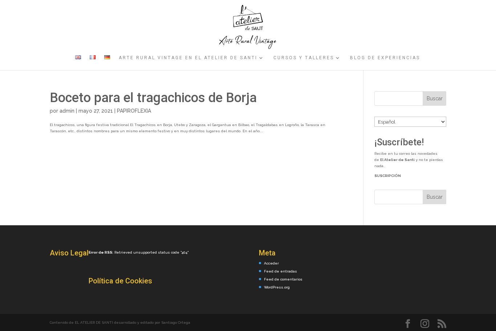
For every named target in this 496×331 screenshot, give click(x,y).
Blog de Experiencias (385, 57)
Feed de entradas (280, 271)
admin (67, 111)
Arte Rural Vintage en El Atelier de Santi (188, 57)
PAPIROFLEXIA (134, 111)
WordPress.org (277, 287)
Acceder (271, 263)
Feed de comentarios (283, 279)
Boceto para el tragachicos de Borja (153, 97)
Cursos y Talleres (303, 57)
